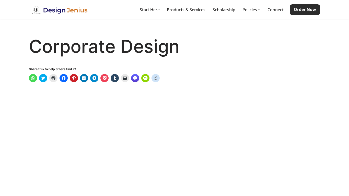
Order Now (305, 9)
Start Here (150, 10)
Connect (275, 10)
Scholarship (224, 10)
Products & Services (186, 10)
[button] (259, 10)
